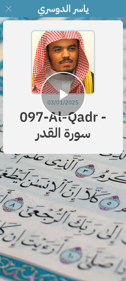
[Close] (8, 8)
